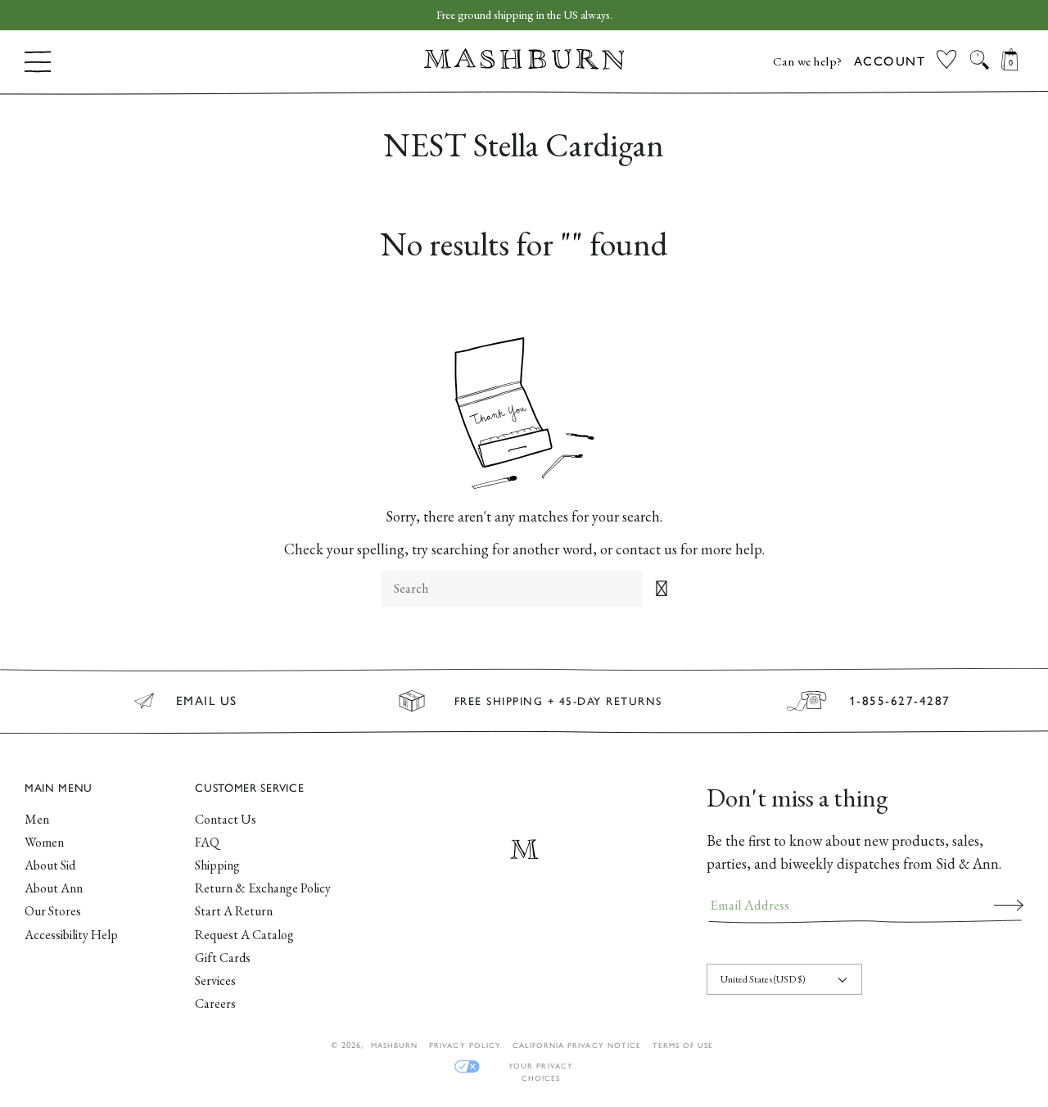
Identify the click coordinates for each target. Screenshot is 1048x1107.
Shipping (217, 865)
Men (37, 819)
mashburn (394, 1045)
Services (215, 980)
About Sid (50, 865)
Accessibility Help (71, 934)
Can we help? (807, 61)
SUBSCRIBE (1008, 904)
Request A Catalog (244, 934)
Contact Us (225, 819)
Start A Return (234, 910)
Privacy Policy (465, 1045)
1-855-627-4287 (900, 701)
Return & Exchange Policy (263, 888)
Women (44, 842)
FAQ (207, 842)
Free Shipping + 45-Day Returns (558, 700)
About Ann (54, 888)
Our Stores (53, 910)
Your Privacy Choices (540, 1066)
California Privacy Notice (577, 1045)
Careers (215, 1003)
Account (890, 61)
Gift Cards (223, 957)
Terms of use (683, 1045)
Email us (206, 701)
